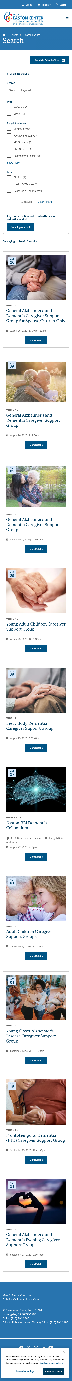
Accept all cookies (53, 1371)
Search (11, 82)
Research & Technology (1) (29, 190)
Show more (13, 162)
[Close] (64, 1351)
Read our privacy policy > (51, 1362)
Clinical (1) (20, 177)
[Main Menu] (67, 18)
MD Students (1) (23, 142)
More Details (36, 340)
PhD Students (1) (23, 149)
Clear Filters (45, 201)
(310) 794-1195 (59, 1322)
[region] (35, 1363)
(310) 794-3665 (20, 1318)
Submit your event (20, 227)
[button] (44, 4)
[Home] (4, 35)
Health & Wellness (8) (26, 184)
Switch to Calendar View (47, 60)
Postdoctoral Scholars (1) (28, 155)
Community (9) (22, 128)
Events (14, 34)
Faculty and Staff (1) (25, 135)
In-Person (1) (21, 107)
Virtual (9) (19, 113)
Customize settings (25, 1371)
